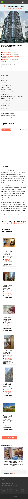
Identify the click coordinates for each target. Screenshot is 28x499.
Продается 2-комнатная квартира (7, 253)
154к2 (12, 61)
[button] (26, 12)
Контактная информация (7, 481)
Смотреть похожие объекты (14, 8)
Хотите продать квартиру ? (14, 222)
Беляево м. (5, 59)
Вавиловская (8, 325)
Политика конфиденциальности (9, 485)
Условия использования (7, 483)
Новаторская (8, 293)
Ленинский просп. (5, 61)
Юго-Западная (6, 52)
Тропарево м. (5, 54)
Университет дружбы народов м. (10, 56)
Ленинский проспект (7, 260)
